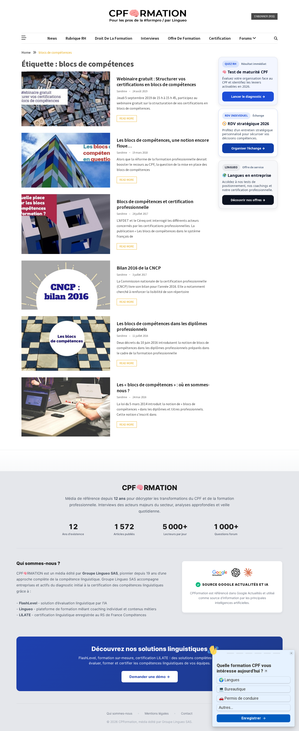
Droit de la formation (113, 38)
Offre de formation (184, 38)
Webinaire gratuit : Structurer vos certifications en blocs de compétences (156, 81)
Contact (186, 713)
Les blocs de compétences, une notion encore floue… (163, 143)
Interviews (150, 38)
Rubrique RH (76, 38)
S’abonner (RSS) (264, 16)
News (52, 38)
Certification (220, 38)
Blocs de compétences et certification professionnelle (155, 204)
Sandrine (122, 91)
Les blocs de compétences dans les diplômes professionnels (162, 326)
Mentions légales (157, 713)
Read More (127, 118)
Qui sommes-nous (119, 713)
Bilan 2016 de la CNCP (139, 268)
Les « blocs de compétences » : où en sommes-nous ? (163, 387)
